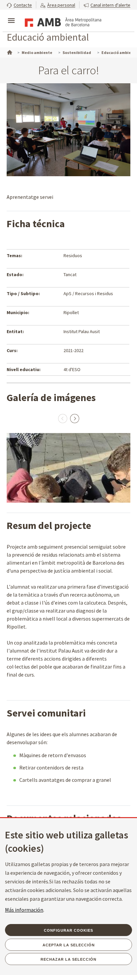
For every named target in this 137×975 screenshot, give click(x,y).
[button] (19, 4)
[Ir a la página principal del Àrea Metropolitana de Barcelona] (62, 21)
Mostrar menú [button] (11, 15)
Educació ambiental (48, 37)
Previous (62, 418)
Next (74, 418)
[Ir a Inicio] (9, 51)
